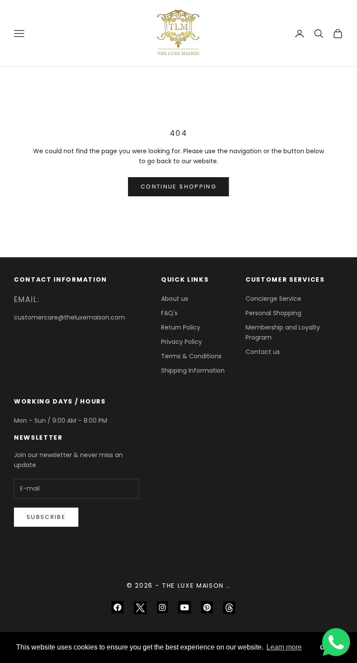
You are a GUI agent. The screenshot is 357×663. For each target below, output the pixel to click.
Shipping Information (193, 370)
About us (174, 298)
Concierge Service (273, 298)
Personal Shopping (273, 313)
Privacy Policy (181, 341)
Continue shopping (178, 186)
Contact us (263, 351)
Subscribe (46, 517)
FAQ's (169, 313)
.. (228, 585)
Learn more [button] (284, 647)
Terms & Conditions (191, 356)
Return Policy (180, 327)
